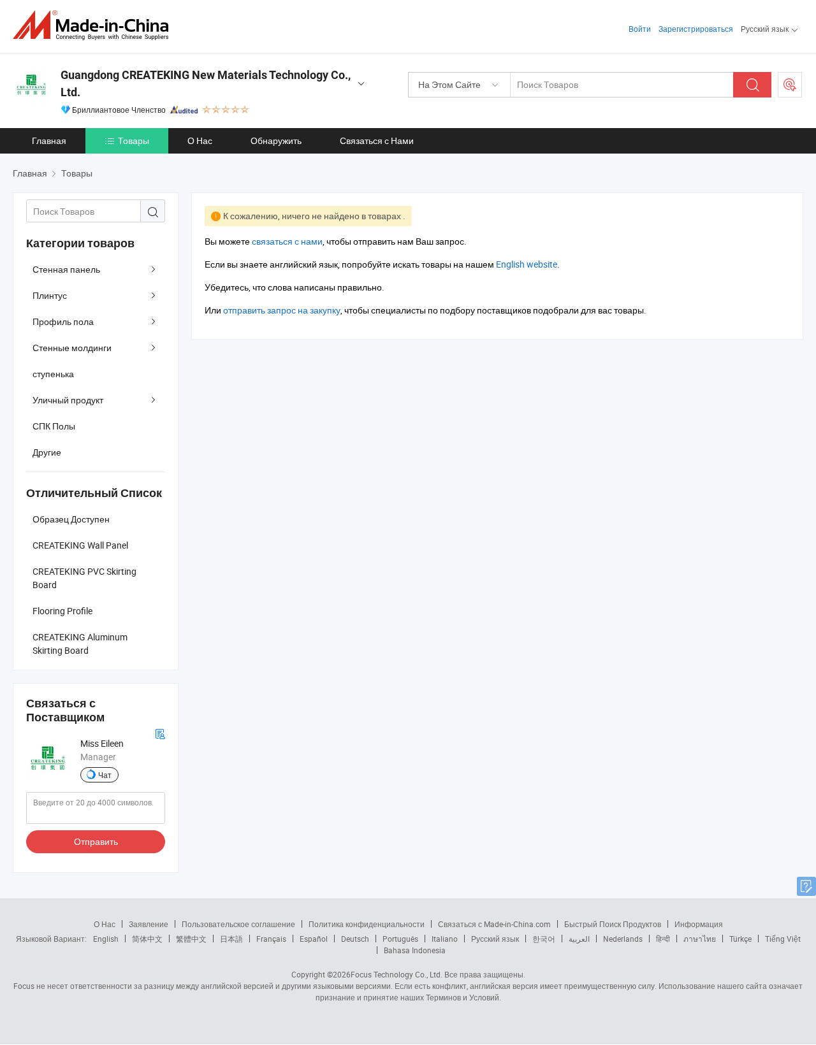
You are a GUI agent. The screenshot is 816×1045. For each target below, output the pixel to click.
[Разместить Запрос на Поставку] (790, 84)
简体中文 (147, 938)
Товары (133, 140)
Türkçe (740, 938)
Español (314, 938)
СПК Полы (54, 426)
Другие (47, 452)
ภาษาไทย (699, 938)
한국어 (543, 938)
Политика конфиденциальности (367, 924)
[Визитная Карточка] (160, 732)
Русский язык (495, 938)
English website (526, 264)
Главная (49, 140)
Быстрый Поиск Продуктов (612, 924)
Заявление (148, 924)
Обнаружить (276, 140)
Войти (640, 29)
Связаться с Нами (377, 140)
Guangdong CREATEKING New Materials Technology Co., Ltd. (206, 83)
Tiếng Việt (783, 938)
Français (271, 938)
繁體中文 (191, 938)
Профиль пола (63, 321)
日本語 (231, 938)
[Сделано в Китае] (95, 25)
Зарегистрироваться (696, 29)
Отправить (96, 841)
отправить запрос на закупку (281, 310)
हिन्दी (663, 938)
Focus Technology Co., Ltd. (396, 974)
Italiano (445, 938)
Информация (698, 924)
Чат (105, 775)
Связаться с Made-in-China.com (494, 924)
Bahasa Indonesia (415, 950)
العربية (579, 938)
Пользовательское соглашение (238, 924)
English (106, 938)
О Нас (199, 140)
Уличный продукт (68, 400)
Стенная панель (66, 269)
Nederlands (623, 938)
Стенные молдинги (72, 348)
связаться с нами (287, 241)
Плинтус (50, 295)
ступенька (53, 374)
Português (400, 938)
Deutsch (355, 938)
